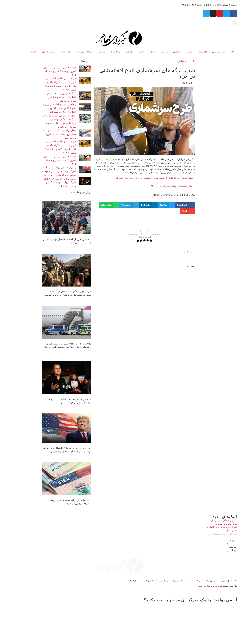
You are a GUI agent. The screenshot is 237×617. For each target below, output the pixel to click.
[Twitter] (226, 13)
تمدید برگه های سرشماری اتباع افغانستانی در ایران (147, 73)
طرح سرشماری (184, 186)
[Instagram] (213, 13)
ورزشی (164, 51)
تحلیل (141, 51)
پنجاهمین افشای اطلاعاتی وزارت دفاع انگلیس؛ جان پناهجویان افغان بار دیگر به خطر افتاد (59, 108)
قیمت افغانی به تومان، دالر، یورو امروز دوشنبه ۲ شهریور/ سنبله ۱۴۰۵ (59, 71)
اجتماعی (190, 51)
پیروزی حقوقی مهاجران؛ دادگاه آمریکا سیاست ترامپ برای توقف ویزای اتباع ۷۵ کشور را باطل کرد (59, 171)
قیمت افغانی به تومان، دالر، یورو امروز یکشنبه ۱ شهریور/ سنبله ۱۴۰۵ (59, 160)
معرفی (101, 51)
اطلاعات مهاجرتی (85, 51)
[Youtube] (219, 13)
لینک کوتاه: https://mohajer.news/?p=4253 (174, 195)
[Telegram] (206, 13)
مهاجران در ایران (168, 186)
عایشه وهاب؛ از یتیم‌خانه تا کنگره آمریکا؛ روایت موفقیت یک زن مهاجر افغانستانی (59, 182)
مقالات (152, 51)
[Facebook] (233, 13)
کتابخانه (33, 51)
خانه (232, 51)
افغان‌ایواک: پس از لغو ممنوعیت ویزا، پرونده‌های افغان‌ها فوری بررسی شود (59, 134)
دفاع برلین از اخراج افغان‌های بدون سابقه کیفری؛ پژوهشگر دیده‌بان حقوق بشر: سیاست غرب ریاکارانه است (67, 347)
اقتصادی (203, 51)
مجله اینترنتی (48, 51)
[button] (234, 22)
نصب (232, 607)
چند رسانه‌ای (65, 51)
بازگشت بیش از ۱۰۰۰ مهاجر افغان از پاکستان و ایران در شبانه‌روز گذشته (61, 97)
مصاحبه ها (115, 51)
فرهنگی (176, 51)
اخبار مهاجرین (218, 51)
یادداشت (129, 51)
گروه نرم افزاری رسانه (209, 585)
